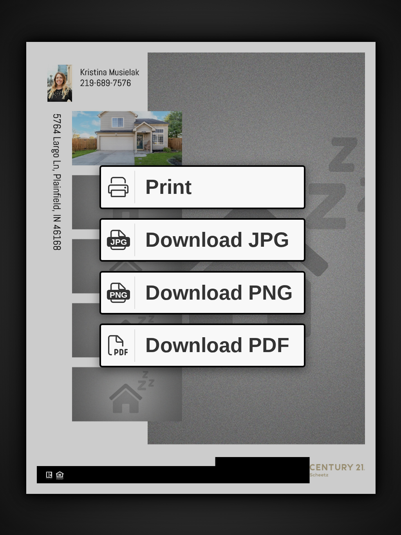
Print (168, 186)
